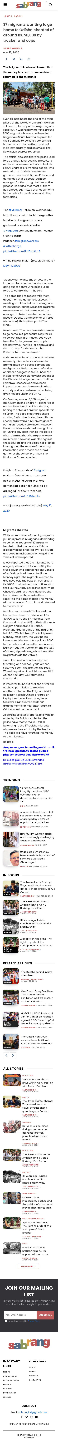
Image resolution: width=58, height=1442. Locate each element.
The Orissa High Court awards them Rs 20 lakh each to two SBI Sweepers (36, 1040)
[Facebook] (6, 59)
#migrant (40, 470)
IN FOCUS (11, 875)
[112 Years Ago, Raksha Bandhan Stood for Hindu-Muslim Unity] (11, 926)
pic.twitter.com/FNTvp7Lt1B (21, 251)
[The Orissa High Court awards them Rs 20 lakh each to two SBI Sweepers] (11, 1041)
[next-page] (13, 1055)
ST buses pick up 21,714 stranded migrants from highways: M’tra (23, 761)
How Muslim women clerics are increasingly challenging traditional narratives (37, 837)
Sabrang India (29, 1143)
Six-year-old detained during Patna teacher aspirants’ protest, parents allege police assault (35, 1132)
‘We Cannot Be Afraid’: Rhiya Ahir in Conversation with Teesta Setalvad (37, 1083)
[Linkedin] (21, 59)
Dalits (7, 894)
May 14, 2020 (11, 266)
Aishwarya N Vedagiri (32, 979)
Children (26, 1122)
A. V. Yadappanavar (29, 949)
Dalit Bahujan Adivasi (8, 949)
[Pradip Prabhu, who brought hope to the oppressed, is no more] (12, 1248)
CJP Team (25, 1047)
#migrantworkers (27, 241)
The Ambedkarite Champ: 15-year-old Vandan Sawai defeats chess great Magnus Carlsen (37, 887)
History (7, 932)
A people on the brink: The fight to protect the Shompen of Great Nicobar (36, 942)
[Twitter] (14, 59)
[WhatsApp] (28, 59)
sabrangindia (27, 896)
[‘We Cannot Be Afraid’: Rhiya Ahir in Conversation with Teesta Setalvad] (12, 1080)
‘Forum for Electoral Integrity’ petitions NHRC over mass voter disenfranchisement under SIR (36, 794)
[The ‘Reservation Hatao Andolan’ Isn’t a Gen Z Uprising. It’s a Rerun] (11, 907)
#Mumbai (15, 210)
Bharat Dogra (29, 1258)
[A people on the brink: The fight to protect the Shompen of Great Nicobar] (11, 945)
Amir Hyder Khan (28, 912)
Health (8, 16)
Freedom (24, 867)
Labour (18, 16)
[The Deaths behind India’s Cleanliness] (11, 976)
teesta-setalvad (28, 930)
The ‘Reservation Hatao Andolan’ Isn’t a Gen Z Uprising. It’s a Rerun (34, 905)
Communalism (27, 845)
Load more (27, 1266)
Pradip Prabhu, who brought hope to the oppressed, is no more (35, 1251)
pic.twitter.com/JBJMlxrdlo (21, 496)
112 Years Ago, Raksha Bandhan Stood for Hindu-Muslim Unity (36, 923)
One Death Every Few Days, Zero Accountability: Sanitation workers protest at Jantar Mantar (37, 996)
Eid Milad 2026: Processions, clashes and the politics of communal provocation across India (37, 1202)
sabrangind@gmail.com (32, 1412)
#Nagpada (10, 230)
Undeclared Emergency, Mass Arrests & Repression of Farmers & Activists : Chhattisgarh (37, 857)
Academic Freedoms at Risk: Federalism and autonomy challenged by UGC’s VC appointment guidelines (37, 817)
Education (25, 827)
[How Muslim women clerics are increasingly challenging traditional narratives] (11, 839)
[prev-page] (6, 1055)
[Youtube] (36, 1417)
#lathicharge (12, 246)
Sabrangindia (12, 48)
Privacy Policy (33, 1321)
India (22, 806)
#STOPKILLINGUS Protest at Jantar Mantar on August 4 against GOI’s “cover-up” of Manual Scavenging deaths (37, 1018)
